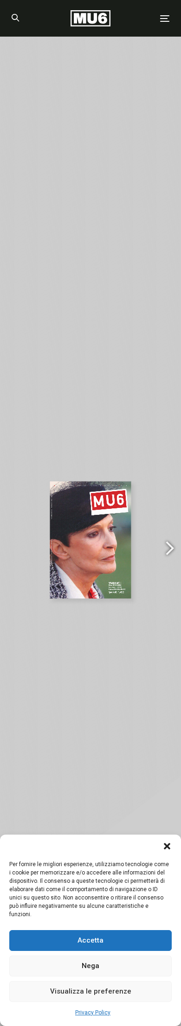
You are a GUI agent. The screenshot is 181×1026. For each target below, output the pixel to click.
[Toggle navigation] (143, 18)
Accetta (90, 940)
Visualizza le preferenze (90, 991)
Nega (90, 966)
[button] (167, 846)
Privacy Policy (92, 1012)
